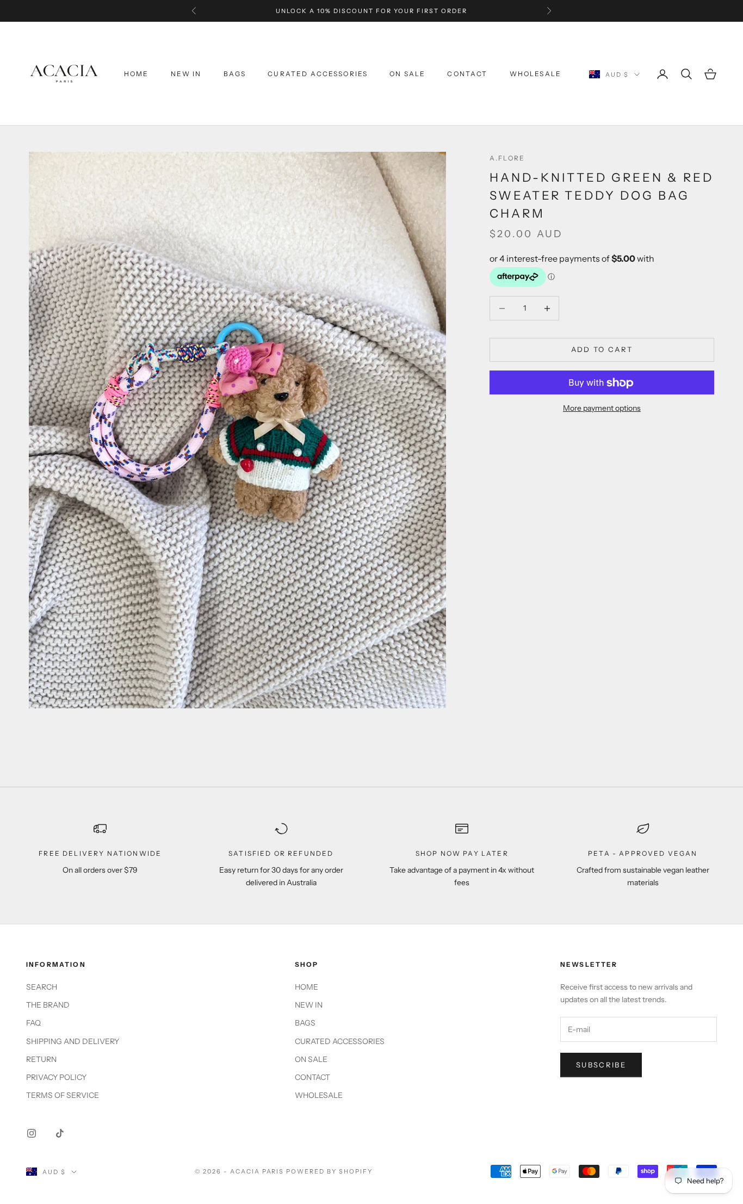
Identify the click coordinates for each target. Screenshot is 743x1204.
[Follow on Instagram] (31, 1133)
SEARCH (41, 987)
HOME (136, 74)
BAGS (235, 74)
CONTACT (467, 74)
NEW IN (186, 74)
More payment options (602, 408)
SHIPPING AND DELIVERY (72, 1041)
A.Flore (507, 158)
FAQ (33, 1023)
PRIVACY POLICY (56, 1077)
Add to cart (602, 349)
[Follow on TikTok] (59, 1133)
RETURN (41, 1059)
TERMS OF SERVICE (62, 1095)
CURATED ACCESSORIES (318, 74)
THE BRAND (48, 1005)
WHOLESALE (535, 74)
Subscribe (601, 1064)
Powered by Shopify (329, 1171)
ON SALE (407, 74)
